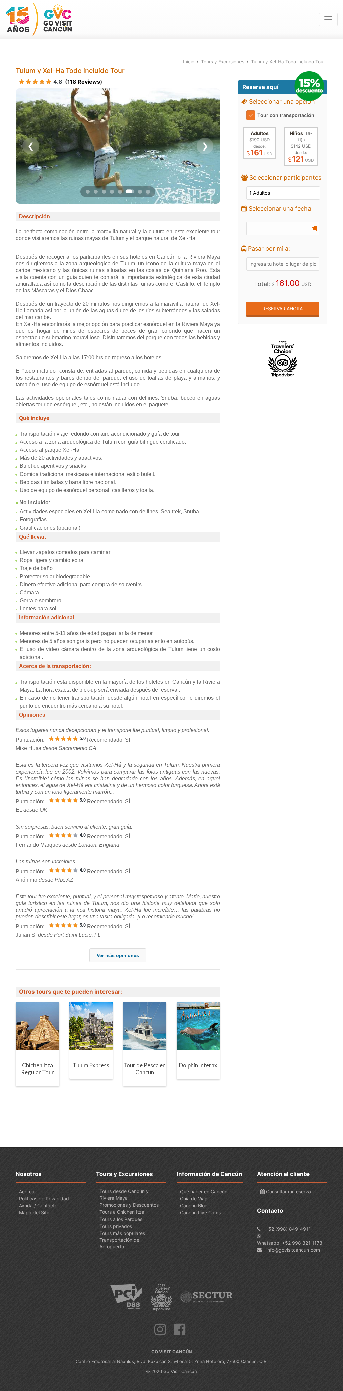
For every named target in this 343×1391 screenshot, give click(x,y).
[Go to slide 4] (112, 192)
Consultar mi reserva (288, 1191)
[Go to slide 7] (138, 191)
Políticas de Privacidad (44, 1198)
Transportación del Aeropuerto (119, 1243)
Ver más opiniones (118, 955)
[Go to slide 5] (120, 192)
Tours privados (115, 1226)
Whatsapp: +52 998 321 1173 (289, 1243)
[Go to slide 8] (148, 192)
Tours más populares (122, 1233)
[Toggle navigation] (328, 19)
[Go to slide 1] (88, 192)
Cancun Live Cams (200, 1212)
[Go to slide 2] (96, 192)
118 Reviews (83, 81)
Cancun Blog (194, 1205)
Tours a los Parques (120, 1219)
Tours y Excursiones (222, 61)
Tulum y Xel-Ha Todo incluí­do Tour (288, 61)
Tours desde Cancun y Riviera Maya (124, 1194)
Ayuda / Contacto (38, 1205)
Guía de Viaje (194, 1198)
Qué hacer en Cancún (203, 1191)
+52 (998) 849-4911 (288, 1229)
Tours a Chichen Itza (121, 1212)
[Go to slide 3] (104, 192)
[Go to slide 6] (128, 191)
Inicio (188, 61)
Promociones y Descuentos (129, 1205)
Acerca (27, 1191)
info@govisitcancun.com (293, 1250)
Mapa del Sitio (34, 1212)
